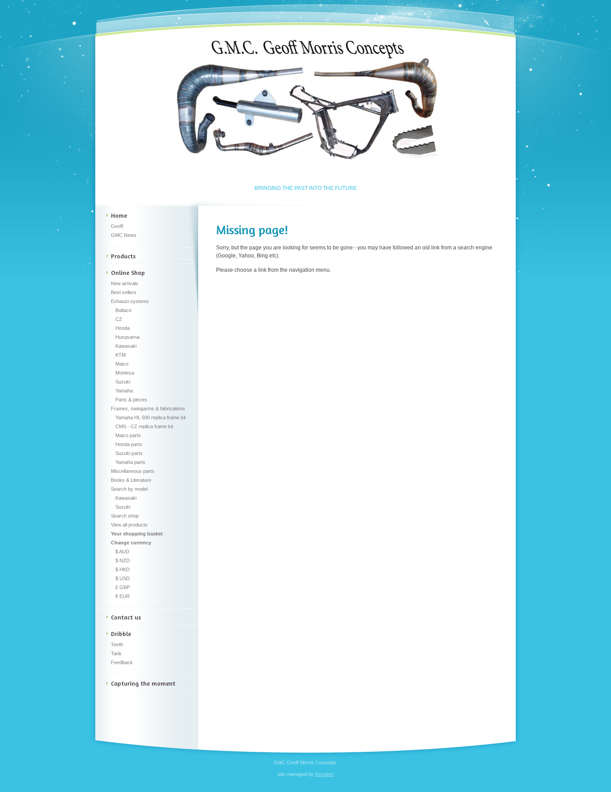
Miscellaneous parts (132, 471)
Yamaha (124, 390)
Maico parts (128, 435)
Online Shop (128, 272)
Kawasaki (125, 346)
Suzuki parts (129, 453)
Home (119, 215)
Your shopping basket (137, 533)
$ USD (122, 578)
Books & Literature (131, 480)
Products (123, 256)
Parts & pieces (131, 399)
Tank (116, 653)
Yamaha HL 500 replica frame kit (150, 417)
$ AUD (122, 551)
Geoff (117, 226)
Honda (122, 328)
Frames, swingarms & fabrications (148, 408)
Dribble (121, 633)
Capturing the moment (143, 683)
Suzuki (122, 381)
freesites (324, 774)
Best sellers (123, 292)
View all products (129, 524)
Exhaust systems (130, 301)
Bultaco (123, 310)
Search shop (125, 515)
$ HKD (122, 569)
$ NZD (122, 560)
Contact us (126, 617)
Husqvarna (127, 337)
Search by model (129, 489)
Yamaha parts (130, 462)
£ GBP (122, 587)
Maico (121, 364)
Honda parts (128, 444)
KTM (120, 355)
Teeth (117, 644)
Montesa (124, 372)
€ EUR (122, 596)
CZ (118, 319)
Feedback (122, 662)
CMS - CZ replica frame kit (144, 426)
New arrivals (124, 283)
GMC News (123, 235)
